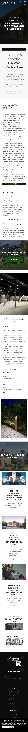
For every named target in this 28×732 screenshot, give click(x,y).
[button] (11, 439)
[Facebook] (25, 5)
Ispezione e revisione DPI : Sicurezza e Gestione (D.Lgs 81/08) (14, 590)
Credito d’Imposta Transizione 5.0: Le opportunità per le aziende (14, 495)
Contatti (14, 717)
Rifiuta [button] (11, 727)
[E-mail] (25, 2)
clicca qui (23, 724)
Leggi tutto (14, 510)
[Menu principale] (19, 5)
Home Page (14, 714)
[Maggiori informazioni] (20, 2)
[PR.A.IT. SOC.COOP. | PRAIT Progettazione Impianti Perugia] (8, 3)
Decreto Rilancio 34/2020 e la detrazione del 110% (14, 539)
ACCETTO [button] (5, 727)
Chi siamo (14, 715)
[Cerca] (17, 2)
